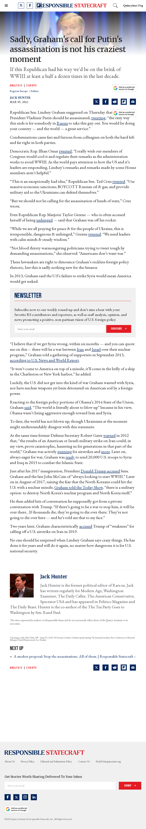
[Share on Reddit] (115, 102)
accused (113, 471)
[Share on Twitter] (96, 102)
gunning (64, 451)
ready (70, 457)
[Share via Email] (133, 102)
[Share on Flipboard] (124, 102)
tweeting (98, 118)
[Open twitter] (21, 5)
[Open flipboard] (39, 5)
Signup (128, 785)
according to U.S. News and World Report (44, 360)
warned (109, 435)
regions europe (19, 91)
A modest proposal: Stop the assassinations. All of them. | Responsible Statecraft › (75, 656)
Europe (31, 85)
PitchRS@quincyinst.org (108, 761)
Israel (96, 349)
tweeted (65, 151)
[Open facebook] (30, 5)
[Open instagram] (25, 797)
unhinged (44, 220)
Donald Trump (94, 471)
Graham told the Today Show (78, 487)
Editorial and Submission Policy (56, 761)
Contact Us (84, 761)
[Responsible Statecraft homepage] (44, 752)
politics (35, 91)
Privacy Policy (27, 761)
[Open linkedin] (34, 797)
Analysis (16, 85)
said (27, 407)
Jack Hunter (20, 97)
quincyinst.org (133, 5)
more (105, 451)
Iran (80, 349)
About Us (10, 761)
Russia (62, 123)
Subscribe (117, 329)
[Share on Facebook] (105, 102)
